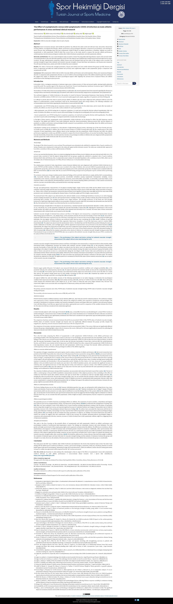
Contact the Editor (124, 56)
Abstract (121, 41)
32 (79, 389)
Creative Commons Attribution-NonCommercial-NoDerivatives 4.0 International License (94, 596)
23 (43, 271)
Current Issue (44, 22)
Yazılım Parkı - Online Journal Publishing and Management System (86, 601)
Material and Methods (123, 69)
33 (98, 391)
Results (119, 72)
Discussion (120, 74)
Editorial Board (75, 22)
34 (83, 403)
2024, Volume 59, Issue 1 (128, 28)
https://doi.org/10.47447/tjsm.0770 (44, 455)
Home (36, 22)
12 (103, 215)
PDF (120, 49)
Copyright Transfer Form (103, 22)
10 (87, 207)
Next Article (122, 39)
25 (65, 275)
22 (106, 268)
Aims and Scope (64, 22)
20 (57, 254)
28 (100, 280)
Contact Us (115, 22)
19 (111, 230)
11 (101, 215)
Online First (54, 22)
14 (42, 223)
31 (60, 387)
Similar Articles (123, 51)
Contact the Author (124, 53)
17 (52, 228)
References (120, 79)
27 (77, 280)
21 (58, 254)
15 (109, 224)
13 (94, 219)
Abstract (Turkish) (123, 44)
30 (98, 354)
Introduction (120, 67)
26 (58, 280)
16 (111, 224)
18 (44, 230)
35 (77, 409)
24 (89, 273)
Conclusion (120, 76)
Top (118, 62)
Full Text (121, 46)
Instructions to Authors (88, 22)
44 (68, 312)
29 (95, 352)
